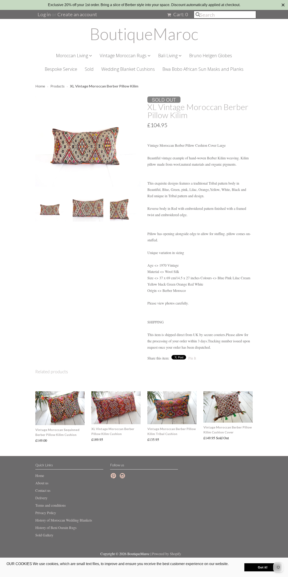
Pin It (192, 358)
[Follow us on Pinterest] (114, 477)
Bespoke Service (61, 69)
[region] (144, 5)
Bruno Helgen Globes (210, 56)
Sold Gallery (44, 535)
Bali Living (168, 56)
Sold (89, 69)
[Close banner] (283, 5)
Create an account (77, 14)
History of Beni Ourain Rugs (55, 527)
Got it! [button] (263, 567)
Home (39, 475)
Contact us (42, 490)
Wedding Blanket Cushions (128, 69)
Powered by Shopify (166, 553)
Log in (44, 14)
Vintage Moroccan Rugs (124, 56)
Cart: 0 (180, 14)
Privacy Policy (45, 512)
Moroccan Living (72, 56)
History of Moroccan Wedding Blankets (63, 520)
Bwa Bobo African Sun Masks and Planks (202, 69)
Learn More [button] (16, 570)
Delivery (41, 497)
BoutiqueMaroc (144, 34)
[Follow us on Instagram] (123, 477)
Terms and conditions (50, 505)
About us (41, 483)
